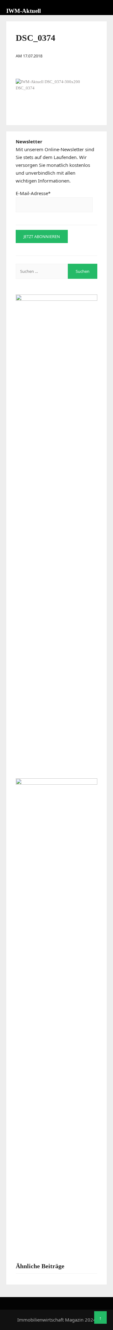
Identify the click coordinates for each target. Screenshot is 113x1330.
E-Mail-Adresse (33, 193)
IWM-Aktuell (23, 10)
